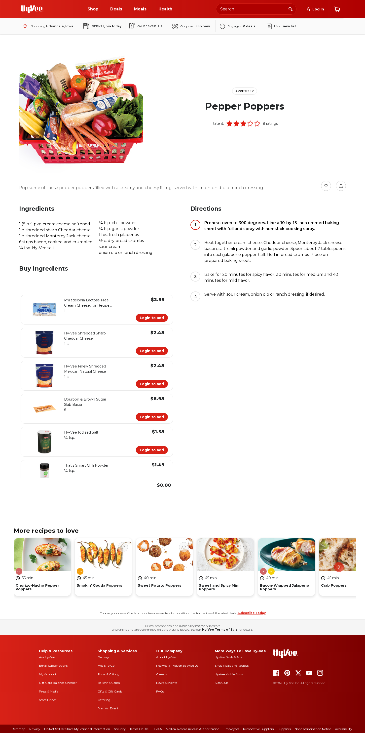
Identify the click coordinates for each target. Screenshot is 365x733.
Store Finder (47, 700)
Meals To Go (106, 665)
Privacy (34, 729)
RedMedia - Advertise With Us (177, 665)
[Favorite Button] (326, 186)
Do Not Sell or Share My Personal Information (77, 729)
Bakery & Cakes (109, 683)
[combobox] (256, 9)
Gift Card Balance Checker (58, 683)
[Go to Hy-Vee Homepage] (32, 9)
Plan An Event (108, 708)
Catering (104, 700)
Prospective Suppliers (258, 729)
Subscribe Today (252, 613)
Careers (161, 674)
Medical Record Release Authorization (192, 729)
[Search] (290, 9)
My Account (47, 674)
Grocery (103, 657)
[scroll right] (339, 567)
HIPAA (157, 729)
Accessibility (343, 729)
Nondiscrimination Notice (313, 729)
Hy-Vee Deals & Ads (228, 657)
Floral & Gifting (108, 674)
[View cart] (337, 9)
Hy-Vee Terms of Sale (220, 629)
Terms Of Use (139, 729)
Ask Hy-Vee (47, 657)
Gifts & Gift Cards (110, 691)
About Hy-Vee (166, 657)
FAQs (160, 691)
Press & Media (48, 691)
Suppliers (284, 729)
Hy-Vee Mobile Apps (229, 674)
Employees (231, 729)
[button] (229, 123)
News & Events (166, 683)
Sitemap (19, 729)
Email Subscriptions (53, 665)
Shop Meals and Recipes (232, 665)
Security (120, 729)
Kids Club (221, 683)
